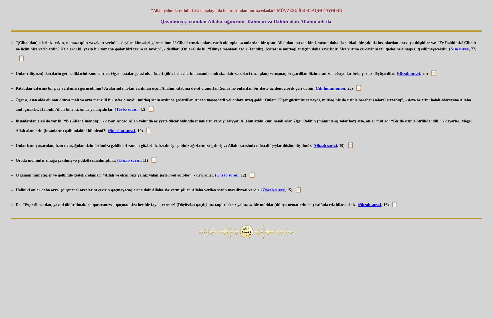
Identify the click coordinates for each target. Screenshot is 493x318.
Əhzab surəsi (409, 73)
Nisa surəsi (459, 49)
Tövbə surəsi (127, 109)
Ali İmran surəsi (331, 88)
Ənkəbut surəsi (122, 131)
